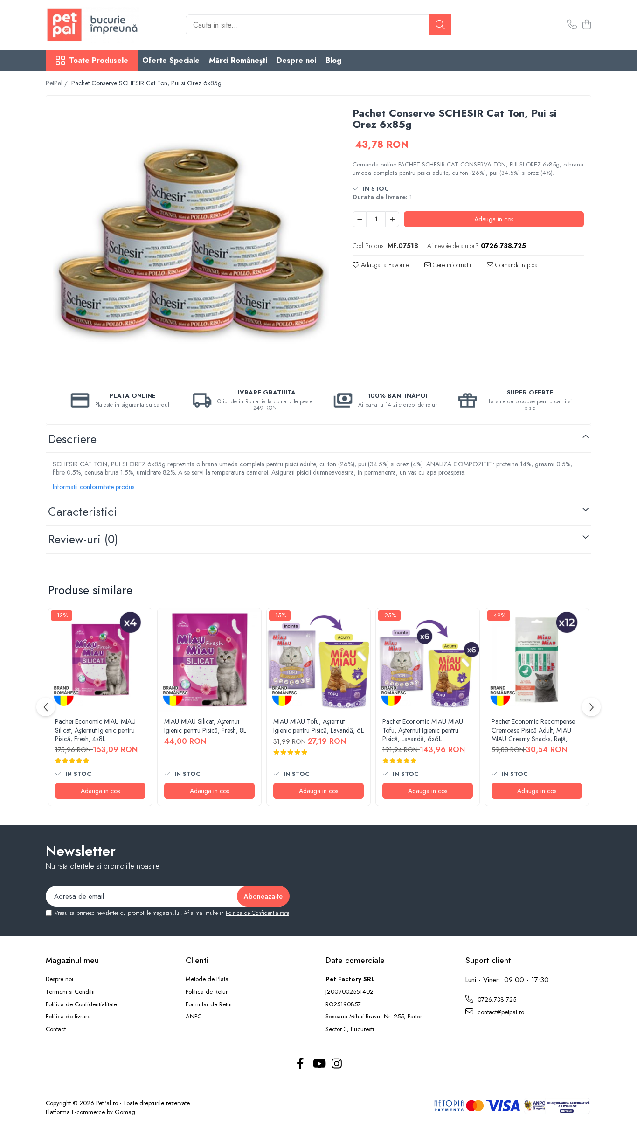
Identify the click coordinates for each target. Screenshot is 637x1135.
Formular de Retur (209, 1004)
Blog (333, 60)
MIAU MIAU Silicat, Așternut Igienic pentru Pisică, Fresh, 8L (205, 725)
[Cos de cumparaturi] (586, 25)
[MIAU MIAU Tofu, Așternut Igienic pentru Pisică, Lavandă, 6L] (318, 660)
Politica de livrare (68, 1016)
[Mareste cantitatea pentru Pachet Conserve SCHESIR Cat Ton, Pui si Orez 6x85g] (392, 219)
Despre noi (296, 60)
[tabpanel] (191, 241)
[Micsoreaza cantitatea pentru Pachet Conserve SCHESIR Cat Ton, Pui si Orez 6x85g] (360, 219)
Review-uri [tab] (83, 539)
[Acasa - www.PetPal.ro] (92, 25)
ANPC (193, 1016)
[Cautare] (440, 24)
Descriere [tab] (72, 439)
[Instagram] (337, 1064)
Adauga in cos (493, 219)
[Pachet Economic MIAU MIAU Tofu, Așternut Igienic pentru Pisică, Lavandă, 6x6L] (427, 660)
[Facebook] (300, 1064)
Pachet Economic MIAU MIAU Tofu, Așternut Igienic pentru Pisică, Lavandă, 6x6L (422, 730)
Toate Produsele (98, 60)
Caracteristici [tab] (82, 511)
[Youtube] (319, 1064)
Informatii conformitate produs (93, 487)
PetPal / (57, 83)
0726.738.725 (496, 999)
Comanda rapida (515, 265)
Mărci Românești (238, 60)
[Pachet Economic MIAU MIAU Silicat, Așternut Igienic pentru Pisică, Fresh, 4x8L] (100, 660)
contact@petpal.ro (500, 1012)
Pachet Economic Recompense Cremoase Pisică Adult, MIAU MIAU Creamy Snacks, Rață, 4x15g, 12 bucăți (533, 730)
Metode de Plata (207, 979)
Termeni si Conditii (70, 992)
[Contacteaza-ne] (572, 25)
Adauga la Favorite (384, 265)
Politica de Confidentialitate (257, 913)
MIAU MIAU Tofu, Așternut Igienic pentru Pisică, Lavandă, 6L (318, 725)
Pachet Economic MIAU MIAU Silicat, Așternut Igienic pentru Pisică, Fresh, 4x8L (95, 730)
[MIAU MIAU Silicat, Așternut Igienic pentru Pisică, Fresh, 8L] (209, 660)
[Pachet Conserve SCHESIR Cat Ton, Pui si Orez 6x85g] (191, 241)
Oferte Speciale (171, 60)
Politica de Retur (207, 992)
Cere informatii (451, 265)
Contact (56, 1029)
